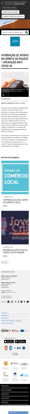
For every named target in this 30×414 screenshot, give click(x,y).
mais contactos (6, 297)
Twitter (15, 302)
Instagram (12, 302)
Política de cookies (19, 4)
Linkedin (8, 302)
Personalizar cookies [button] (9, 8)
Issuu (21, 302)
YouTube (24, 302)
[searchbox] (15, 32)
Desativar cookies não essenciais (13, 16)
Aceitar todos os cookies (10, 12)
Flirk (28, 302)
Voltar (5, 262)
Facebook (18, 302)
